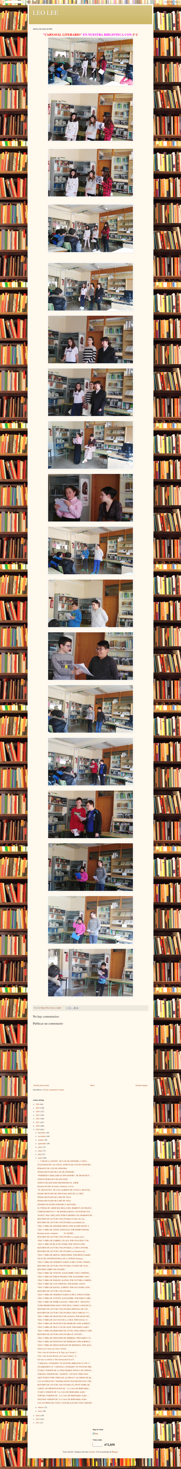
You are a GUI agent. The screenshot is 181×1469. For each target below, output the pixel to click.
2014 (38, 1419)
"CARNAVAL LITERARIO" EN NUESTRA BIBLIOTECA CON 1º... (64, 1363)
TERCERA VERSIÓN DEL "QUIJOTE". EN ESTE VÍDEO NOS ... (63, 1374)
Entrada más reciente (41, 1085)
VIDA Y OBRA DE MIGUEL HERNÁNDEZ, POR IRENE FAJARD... (64, 1255)
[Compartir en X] (72, 1008)
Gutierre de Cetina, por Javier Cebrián (51, 1348)
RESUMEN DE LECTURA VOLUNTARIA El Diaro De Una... (61, 1219)
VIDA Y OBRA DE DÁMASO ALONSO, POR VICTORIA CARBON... (65, 1280)
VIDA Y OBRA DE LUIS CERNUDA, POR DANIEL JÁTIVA (61, 1283)
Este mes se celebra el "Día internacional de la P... (56, 1359)
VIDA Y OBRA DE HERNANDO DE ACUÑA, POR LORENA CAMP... (65, 1330)
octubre (41, 1140)
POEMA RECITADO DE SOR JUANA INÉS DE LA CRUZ (60, 1193)
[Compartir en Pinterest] (77, 1008)
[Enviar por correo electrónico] (67, 1008)
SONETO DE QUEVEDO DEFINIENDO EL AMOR (57, 1182)
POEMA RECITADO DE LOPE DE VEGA (54, 1197)
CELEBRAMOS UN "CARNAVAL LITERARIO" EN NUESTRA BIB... (65, 1366)
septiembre (42, 1143)
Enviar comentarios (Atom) (53, 1089)
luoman (92, 1451)
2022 (38, 1118)
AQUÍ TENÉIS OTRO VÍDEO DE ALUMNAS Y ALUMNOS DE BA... (65, 1377)
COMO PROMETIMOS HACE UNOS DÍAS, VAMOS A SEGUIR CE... (64, 1305)
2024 (38, 1111)
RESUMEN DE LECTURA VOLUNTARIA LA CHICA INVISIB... (63, 1247)
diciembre (42, 1132)
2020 (38, 1126)
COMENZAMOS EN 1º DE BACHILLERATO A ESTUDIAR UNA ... (64, 1211)
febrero (41, 1407)
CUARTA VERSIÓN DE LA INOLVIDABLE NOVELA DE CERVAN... (65, 1370)
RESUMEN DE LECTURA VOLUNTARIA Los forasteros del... (61, 1251)
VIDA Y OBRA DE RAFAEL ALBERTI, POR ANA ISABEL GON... (64, 1287)
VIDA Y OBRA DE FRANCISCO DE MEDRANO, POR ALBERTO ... (64, 1323)
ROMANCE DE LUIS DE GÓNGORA (52, 1168)
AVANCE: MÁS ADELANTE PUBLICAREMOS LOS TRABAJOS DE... (65, 1215)
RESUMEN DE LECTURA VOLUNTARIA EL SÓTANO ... (60, 1334)
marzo (40, 1158)
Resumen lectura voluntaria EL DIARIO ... (56, 1233)
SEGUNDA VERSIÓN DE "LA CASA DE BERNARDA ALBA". (62, 1399)
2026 (38, 1104)
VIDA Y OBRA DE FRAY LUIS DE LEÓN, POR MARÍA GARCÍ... (63, 1327)
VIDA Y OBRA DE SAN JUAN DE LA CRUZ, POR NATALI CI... (63, 1320)
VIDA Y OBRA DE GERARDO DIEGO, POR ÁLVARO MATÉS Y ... (64, 1226)
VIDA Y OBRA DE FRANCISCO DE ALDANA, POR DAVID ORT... (64, 1316)
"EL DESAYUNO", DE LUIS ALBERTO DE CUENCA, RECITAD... (64, 1190)
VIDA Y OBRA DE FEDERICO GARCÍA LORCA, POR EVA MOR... (64, 1294)
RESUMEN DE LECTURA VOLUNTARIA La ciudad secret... (61, 1237)
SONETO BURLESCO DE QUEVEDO (52, 1179)
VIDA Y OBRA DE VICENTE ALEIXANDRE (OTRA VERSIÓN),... (64, 1273)
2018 (38, 1415)
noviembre (42, 1136)
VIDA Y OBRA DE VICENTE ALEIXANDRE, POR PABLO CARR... (64, 1298)
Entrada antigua (141, 1085)
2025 (38, 1108)
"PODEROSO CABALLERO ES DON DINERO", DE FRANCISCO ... (64, 1175)
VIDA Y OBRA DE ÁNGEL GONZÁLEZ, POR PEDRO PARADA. (63, 1229)
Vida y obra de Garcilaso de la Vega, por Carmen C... (57, 1352)
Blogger (115, 1451)
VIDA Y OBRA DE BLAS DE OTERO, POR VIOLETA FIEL (61, 1244)
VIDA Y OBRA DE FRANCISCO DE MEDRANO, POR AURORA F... (64, 1341)
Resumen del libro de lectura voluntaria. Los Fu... (56, 1186)
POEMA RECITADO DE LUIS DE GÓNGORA (55, 1172)
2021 (38, 1122)
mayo (40, 1150)
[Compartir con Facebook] (75, 1008)
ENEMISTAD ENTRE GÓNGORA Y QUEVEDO (56, 1204)
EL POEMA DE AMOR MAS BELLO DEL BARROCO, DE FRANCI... (65, 1208)
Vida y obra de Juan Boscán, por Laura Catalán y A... (57, 1356)
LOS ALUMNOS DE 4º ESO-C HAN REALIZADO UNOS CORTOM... (65, 1403)
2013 (38, 1422)
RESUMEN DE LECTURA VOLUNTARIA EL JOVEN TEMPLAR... (64, 1384)
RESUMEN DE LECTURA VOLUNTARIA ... (55, 1291)
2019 (38, 1129)
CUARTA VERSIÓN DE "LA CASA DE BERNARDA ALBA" (61, 1392)
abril (40, 1154)
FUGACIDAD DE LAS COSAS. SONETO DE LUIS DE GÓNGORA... (64, 1164)
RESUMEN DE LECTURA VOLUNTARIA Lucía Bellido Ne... (61, 1222)
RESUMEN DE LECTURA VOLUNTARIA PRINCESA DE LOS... (63, 1309)
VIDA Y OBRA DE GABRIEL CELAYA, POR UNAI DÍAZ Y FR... (63, 1240)
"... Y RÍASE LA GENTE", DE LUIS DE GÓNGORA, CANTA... (62, 1161)
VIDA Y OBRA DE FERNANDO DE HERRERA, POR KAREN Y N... (64, 1338)
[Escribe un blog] (70, 1008)
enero (40, 1411)
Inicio (92, 1085)
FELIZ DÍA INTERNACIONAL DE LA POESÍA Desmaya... (60, 1258)
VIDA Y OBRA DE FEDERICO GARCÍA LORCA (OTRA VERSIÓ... (64, 1262)
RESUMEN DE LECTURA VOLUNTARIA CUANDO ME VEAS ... (63, 1265)
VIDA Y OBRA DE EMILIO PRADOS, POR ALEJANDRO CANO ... (64, 1276)
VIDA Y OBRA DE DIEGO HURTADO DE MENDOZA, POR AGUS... (65, 1345)
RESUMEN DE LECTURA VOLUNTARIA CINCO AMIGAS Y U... (63, 1312)
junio (40, 1147)
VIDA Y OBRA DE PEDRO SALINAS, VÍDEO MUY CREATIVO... (64, 1302)
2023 (38, 1115)
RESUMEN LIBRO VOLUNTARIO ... (52, 1269)
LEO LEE (45, 12)
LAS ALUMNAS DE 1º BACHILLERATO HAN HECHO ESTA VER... (65, 1381)
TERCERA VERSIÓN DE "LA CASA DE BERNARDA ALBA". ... (63, 1395)
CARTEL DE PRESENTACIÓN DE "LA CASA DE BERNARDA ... (64, 1388)
